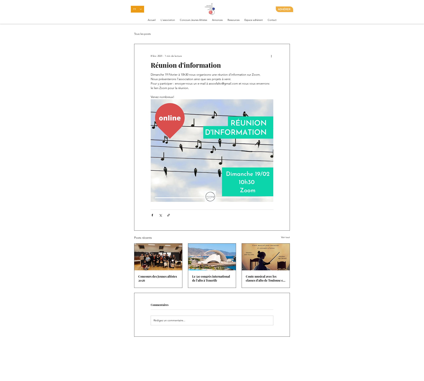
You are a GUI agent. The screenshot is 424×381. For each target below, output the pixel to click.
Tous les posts (142, 33)
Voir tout (285, 237)
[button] (167, 20)
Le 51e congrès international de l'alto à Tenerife (211, 278)
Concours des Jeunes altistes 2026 (157, 278)
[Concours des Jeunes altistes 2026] (158, 257)
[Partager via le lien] (168, 215)
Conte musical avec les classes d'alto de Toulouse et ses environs (265, 278)
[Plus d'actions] (271, 56)
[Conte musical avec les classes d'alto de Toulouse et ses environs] (266, 257)
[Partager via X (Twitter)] (160, 215)
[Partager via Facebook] (152, 215)
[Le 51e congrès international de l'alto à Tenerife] (212, 257)
